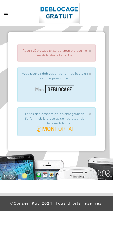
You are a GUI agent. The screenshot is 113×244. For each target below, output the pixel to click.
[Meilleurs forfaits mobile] (57, 129)
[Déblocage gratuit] (56, 14)
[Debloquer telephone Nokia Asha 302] (56, 89)
